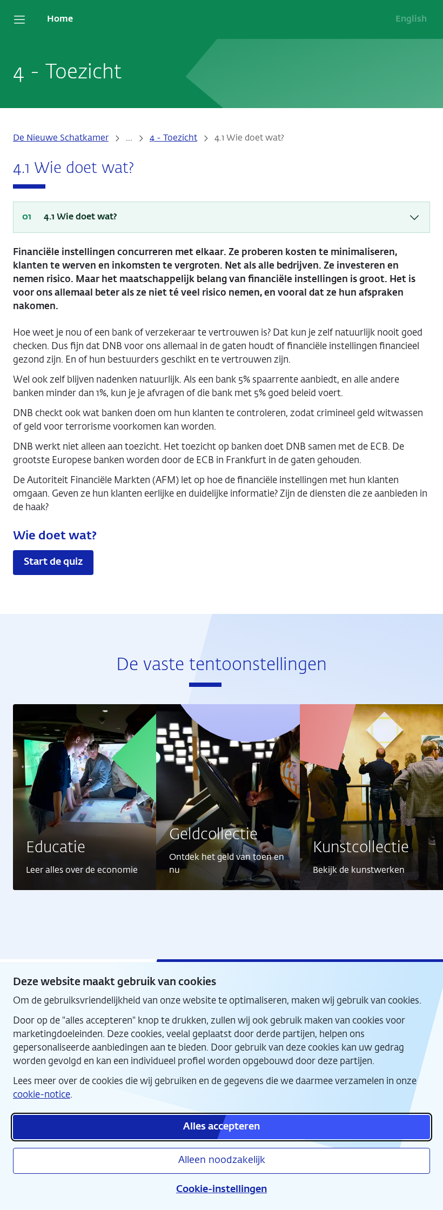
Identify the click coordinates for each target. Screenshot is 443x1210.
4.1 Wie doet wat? (80, 217)
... (129, 138)
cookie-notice (41, 1095)
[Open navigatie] (19, 19)
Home (60, 19)
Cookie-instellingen (221, 1189)
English (411, 19)
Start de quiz (53, 562)
